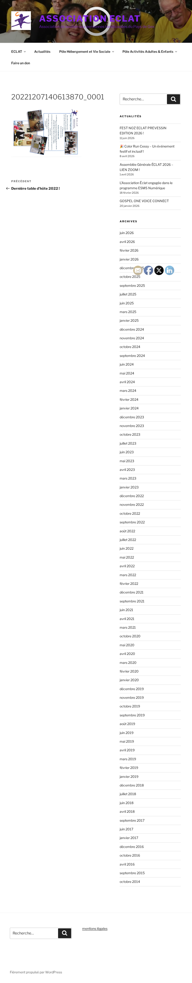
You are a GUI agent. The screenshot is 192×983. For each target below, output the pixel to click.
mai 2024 (127, 373)
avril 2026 (127, 242)
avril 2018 (127, 811)
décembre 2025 (132, 268)
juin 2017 (126, 829)
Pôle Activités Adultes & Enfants (147, 51)
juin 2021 (126, 610)
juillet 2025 (128, 294)
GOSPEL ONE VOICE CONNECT (144, 201)
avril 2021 (127, 619)
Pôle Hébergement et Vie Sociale (84, 51)
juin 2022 (126, 548)
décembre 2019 (132, 689)
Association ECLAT (90, 18)
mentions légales (94, 928)
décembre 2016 (132, 847)
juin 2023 (127, 452)
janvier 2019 (129, 777)
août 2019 (127, 724)
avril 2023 (127, 470)
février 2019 (129, 768)
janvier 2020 (129, 680)
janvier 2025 (129, 320)
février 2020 (129, 671)
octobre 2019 (130, 706)
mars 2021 (128, 627)
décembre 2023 (132, 417)
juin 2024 (127, 364)
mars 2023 (128, 478)
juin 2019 (126, 733)
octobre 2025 (130, 277)
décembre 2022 (132, 496)
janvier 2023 (129, 487)
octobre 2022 (130, 513)
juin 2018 (126, 803)
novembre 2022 (132, 505)
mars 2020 (128, 663)
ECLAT (16, 51)
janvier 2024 (129, 408)
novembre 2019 (132, 697)
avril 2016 (127, 864)
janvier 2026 (129, 259)
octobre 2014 (130, 882)
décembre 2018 (132, 785)
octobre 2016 (130, 855)
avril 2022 (127, 566)
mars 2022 (128, 575)
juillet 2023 (128, 443)
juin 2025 (127, 303)
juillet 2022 (128, 540)
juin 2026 (127, 233)
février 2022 (129, 584)
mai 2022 (127, 557)
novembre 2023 (132, 426)
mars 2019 (128, 759)
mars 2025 (128, 312)
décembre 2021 (132, 592)
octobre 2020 (130, 636)
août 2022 (127, 531)
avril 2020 (127, 654)
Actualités (42, 51)
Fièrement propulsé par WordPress (36, 972)
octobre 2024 (130, 347)
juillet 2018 (128, 794)
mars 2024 (128, 391)
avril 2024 (127, 382)
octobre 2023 (130, 434)
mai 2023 (127, 461)
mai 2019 (127, 741)
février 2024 (129, 399)
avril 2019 (127, 750)
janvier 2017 (129, 838)
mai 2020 (127, 645)
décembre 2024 (132, 329)
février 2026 (129, 250)
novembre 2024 (132, 338)
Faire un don (20, 63)
